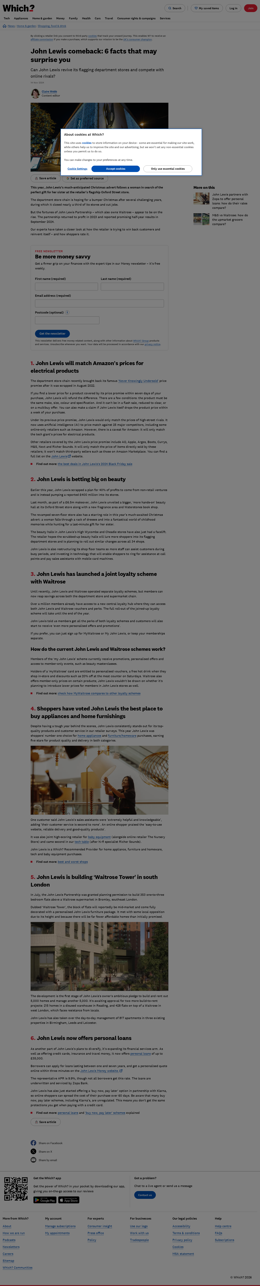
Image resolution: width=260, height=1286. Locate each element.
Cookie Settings (77, 169)
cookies (87, 143)
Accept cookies (115, 169)
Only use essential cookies (168, 169)
